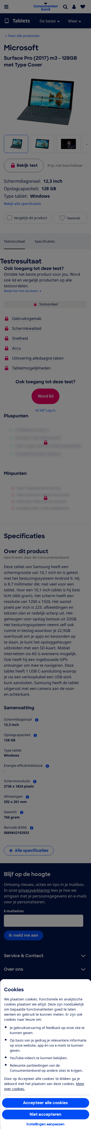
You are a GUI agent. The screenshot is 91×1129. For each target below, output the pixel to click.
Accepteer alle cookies (45, 1102)
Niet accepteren (45, 1114)
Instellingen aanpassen (45, 1124)
